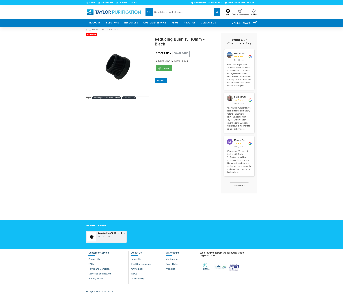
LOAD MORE (239, 185)
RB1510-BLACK (129, 98)
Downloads (181, 53)
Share (162, 81)
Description (163, 53)
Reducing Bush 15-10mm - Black (106, 98)
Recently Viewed (96, 225)
